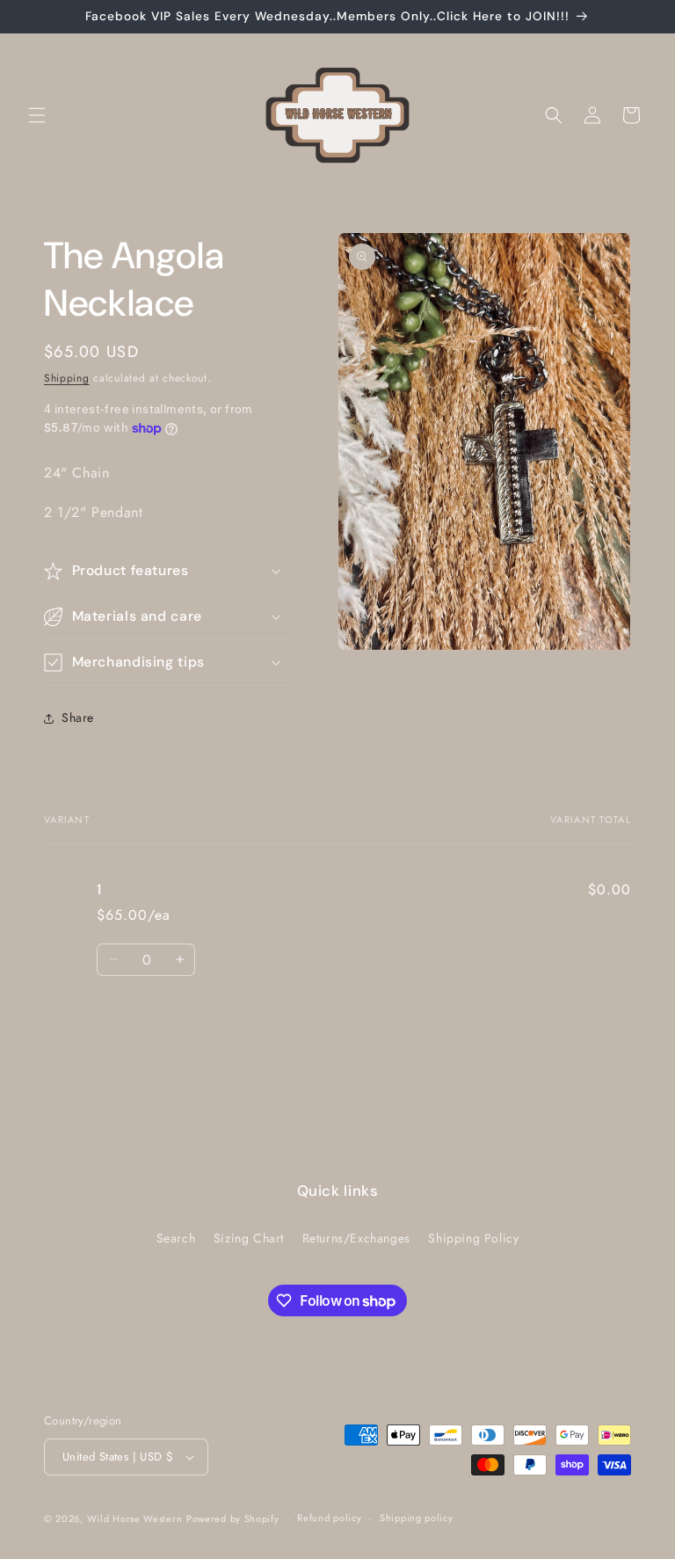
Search (176, 1238)
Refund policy (329, 1518)
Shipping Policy (473, 1238)
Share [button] (78, 717)
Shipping (67, 378)
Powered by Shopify (232, 1519)
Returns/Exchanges (356, 1238)
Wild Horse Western (135, 1519)
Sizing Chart (249, 1238)
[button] (37, 115)
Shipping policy (417, 1518)
